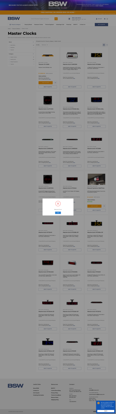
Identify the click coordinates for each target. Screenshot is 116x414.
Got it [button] (105, 411)
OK (58, 212)
